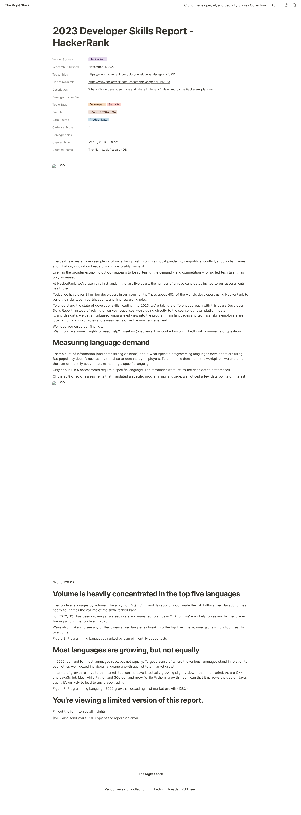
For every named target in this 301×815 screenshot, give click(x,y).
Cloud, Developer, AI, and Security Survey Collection (225, 5)
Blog (274, 5)
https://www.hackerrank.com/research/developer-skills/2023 (129, 82)
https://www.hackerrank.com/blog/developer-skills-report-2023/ (131, 74)
